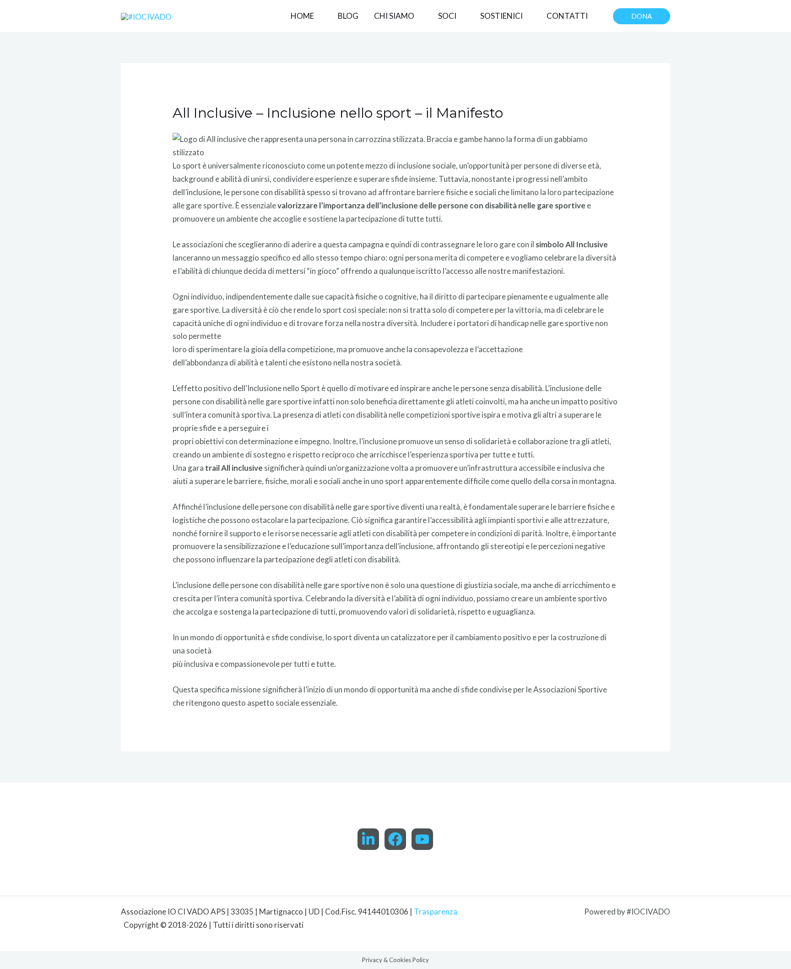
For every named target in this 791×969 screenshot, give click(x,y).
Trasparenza (435, 911)
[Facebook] (395, 839)
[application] (318, 16)
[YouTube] (422, 839)
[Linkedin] (368, 839)
